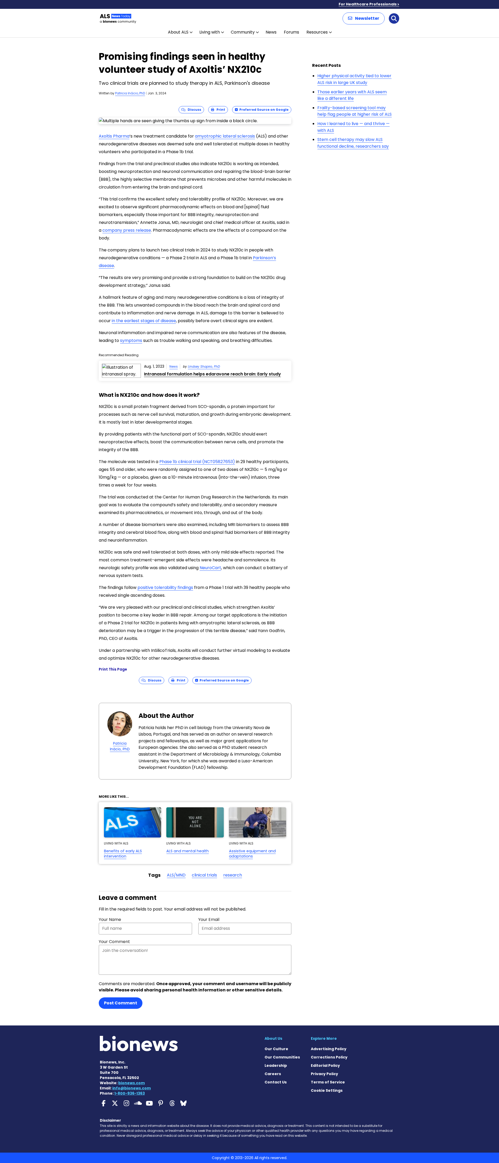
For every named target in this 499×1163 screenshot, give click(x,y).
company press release (126, 230)
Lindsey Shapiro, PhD (204, 366)
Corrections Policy (329, 1057)
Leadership (276, 1065)
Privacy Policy (324, 1073)
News (271, 32)
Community (243, 32)
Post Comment (120, 1003)
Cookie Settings (327, 1090)
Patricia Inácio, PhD (130, 93)
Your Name (110, 919)
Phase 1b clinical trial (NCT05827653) (197, 462)
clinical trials (204, 875)
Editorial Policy (325, 1065)
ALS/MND (176, 875)
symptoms (131, 340)
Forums (291, 32)
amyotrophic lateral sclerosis (225, 136)
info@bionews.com (131, 1088)
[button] (364, 18)
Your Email (208, 919)
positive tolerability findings (165, 587)
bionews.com (131, 1083)
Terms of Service (328, 1082)
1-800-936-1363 (129, 1093)
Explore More (324, 1038)
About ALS (178, 32)
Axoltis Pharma (114, 136)
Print (219, 109)
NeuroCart (210, 568)
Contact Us (276, 1082)
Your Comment (114, 942)
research (232, 875)
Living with (209, 32)
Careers (273, 1073)
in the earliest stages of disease (144, 321)
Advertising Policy (328, 1048)
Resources (317, 32)
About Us (273, 1038)
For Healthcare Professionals (368, 4)
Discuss (193, 109)
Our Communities (282, 1057)
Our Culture (276, 1048)
